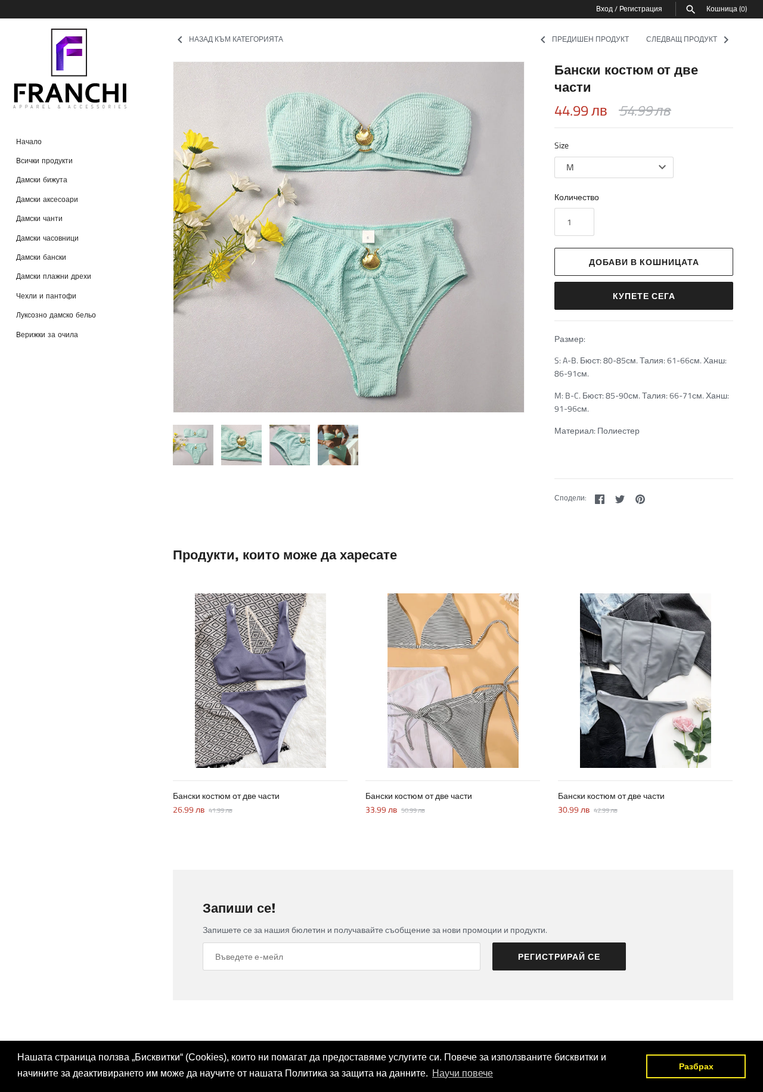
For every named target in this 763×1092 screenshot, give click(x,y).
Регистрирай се (559, 956)
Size (561, 145)
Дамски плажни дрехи (53, 277)
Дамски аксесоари (47, 199)
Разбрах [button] (696, 1066)
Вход (604, 9)
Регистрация (640, 9)
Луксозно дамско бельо (56, 315)
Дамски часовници (47, 238)
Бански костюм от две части (226, 795)
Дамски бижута (41, 180)
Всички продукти (44, 160)
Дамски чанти (39, 219)
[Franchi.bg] (71, 69)
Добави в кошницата (644, 262)
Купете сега (644, 296)
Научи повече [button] (462, 1073)
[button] (499, 237)
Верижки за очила (47, 334)
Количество (576, 197)
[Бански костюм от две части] (260, 680)
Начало (29, 141)
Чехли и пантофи (46, 296)
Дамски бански (41, 257)
